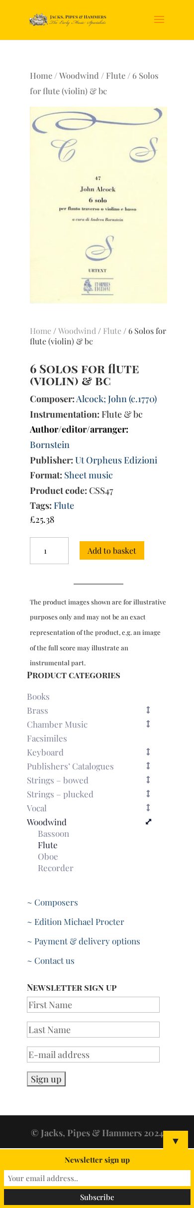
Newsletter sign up (97, 1160)
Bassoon (53, 834)
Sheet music (88, 475)
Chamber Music (57, 724)
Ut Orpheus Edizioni (116, 460)
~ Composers (52, 902)
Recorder (56, 868)
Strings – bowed (58, 779)
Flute (115, 75)
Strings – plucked (60, 793)
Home (41, 75)
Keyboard (45, 752)
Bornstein (50, 445)
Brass (37, 710)
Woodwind (79, 75)
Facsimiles (47, 738)
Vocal (37, 807)
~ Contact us (51, 960)
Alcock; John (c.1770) (116, 399)
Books (38, 696)
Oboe (48, 857)
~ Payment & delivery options (83, 940)
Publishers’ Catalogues (70, 765)
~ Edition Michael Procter (75, 921)
